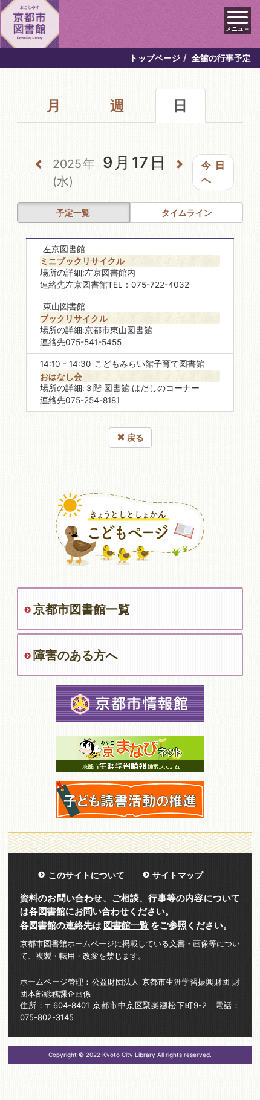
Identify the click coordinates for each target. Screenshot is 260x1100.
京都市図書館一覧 (81, 609)
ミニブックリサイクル (82, 261)
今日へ (213, 172)
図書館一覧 (126, 925)
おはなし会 (61, 376)
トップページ (154, 58)
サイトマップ (177, 875)
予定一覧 (73, 212)
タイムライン (186, 212)
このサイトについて (86, 875)
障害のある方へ (75, 655)
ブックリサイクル (74, 318)
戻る (134, 437)
